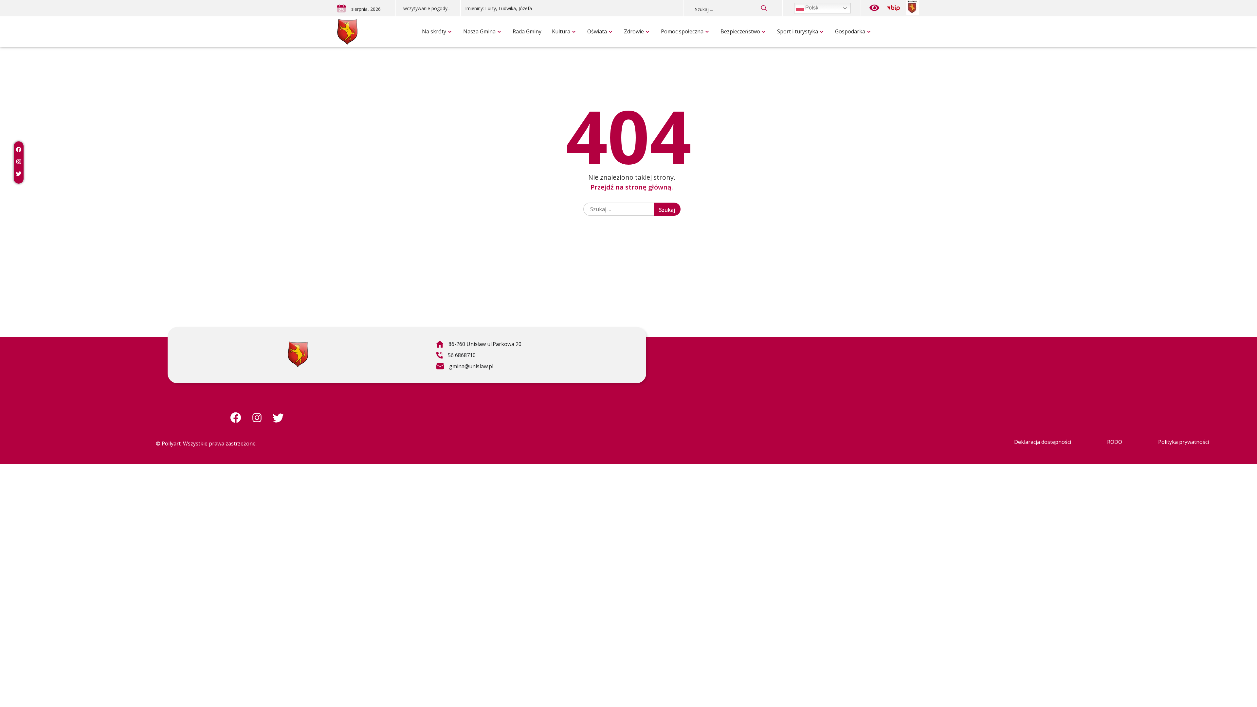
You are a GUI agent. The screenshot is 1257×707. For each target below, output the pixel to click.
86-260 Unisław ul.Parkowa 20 (478, 345)
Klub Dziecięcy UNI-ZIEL (470, 18)
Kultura (561, 31)
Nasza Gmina (479, 31)
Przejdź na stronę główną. (632, 187)
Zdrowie (634, 31)
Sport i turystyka (797, 31)
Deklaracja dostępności (1042, 441)
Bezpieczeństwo (740, 31)
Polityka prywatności (1183, 441)
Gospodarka (850, 31)
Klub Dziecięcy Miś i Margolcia (628, 18)
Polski (812, 7)
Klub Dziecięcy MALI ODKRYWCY (768, 18)
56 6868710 (456, 356)
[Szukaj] (764, 8)
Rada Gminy (527, 31)
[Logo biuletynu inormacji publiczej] (893, 8)
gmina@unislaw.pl (464, 367)
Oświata (597, 31)
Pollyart (171, 443)
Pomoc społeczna (682, 31)
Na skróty (434, 31)
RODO (1114, 441)
